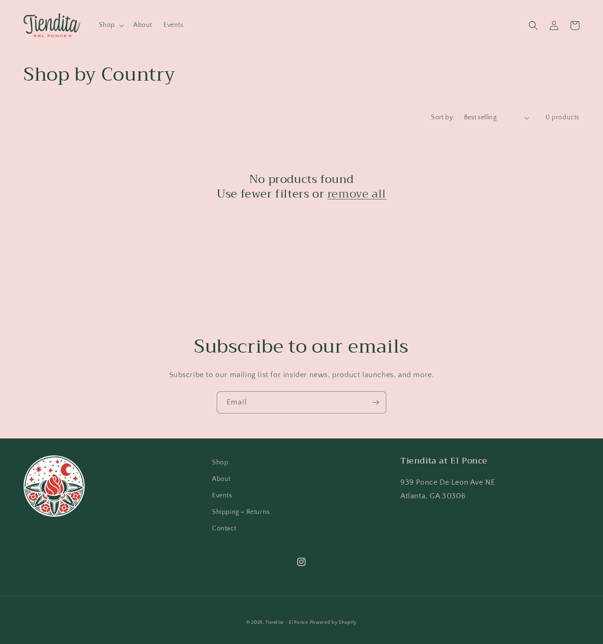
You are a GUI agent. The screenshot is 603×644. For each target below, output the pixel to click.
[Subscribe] (375, 402)
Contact (224, 528)
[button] (110, 25)
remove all (356, 194)
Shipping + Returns (241, 512)
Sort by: (442, 117)
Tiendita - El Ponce (286, 622)
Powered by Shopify (333, 622)
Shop (220, 462)
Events (222, 495)
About (221, 479)
